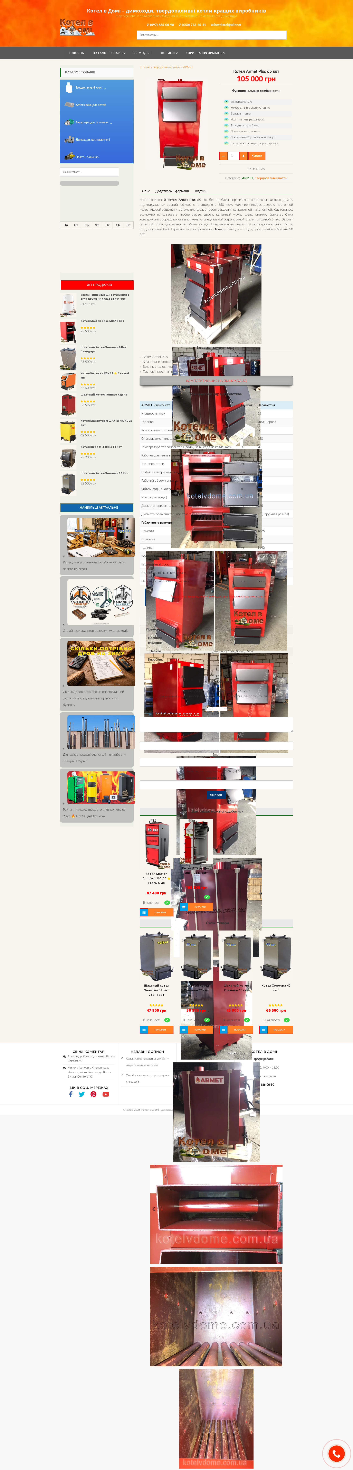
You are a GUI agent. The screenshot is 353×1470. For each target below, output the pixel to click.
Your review (216, 713)
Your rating (216, 703)
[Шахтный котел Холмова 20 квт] (196, 956)
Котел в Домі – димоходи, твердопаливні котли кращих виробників (176, 10)
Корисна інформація (204, 53)
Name (216, 738)
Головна (76, 53)
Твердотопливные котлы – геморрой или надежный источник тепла (218, 596)
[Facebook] (71, 1094)
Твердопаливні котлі (89, 87)
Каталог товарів (108, 53)
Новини (168, 53)
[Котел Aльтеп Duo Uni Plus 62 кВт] (196, 841)
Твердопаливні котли (166, 67)
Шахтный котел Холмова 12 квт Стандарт (156, 990)
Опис (146, 191)
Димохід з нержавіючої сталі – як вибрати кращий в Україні (94, 758)
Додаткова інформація (172, 191)
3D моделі (143, 53)
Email (216, 754)
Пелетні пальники (87, 157)
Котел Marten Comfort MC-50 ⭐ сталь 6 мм (157, 878)
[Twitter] (82, 1094)
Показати (160, 912)
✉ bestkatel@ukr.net (226, 25)
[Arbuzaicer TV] (105, 1094)
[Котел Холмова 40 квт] (276, 956)
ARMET (188, 67)
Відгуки (200, 191)
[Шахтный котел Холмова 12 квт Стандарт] (156, 956)
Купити (257, 155)
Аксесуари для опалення (92, 122)
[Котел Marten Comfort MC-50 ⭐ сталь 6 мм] (156, 844)
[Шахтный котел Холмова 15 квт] (236, 956)
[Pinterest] (93, 1094)
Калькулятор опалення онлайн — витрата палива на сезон (94, 566)
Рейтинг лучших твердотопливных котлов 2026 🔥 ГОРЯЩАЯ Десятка (94, 813)
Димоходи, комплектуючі (93, 139)
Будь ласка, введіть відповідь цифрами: (216, 771)
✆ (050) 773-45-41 (192, 25)
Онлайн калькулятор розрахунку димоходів (147, 1078)
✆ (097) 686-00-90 (160, 25)
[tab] (146, 191)
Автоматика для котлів (91, 105)
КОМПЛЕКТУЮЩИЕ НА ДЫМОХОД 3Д (216, 380)
